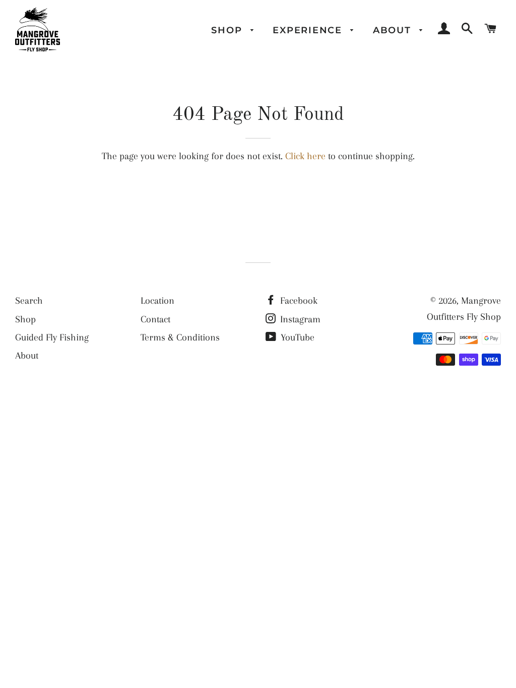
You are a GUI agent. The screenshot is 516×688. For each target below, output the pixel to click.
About (394, 30)
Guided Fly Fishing (52, 337)
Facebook (297, 300)
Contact (155, 319)
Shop (228, 30)
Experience (309, 30)
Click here (305, 156)
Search (29, 300)
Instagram (299, 319)
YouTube (296, 337)
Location (157, 300)
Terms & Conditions (180, 337)
